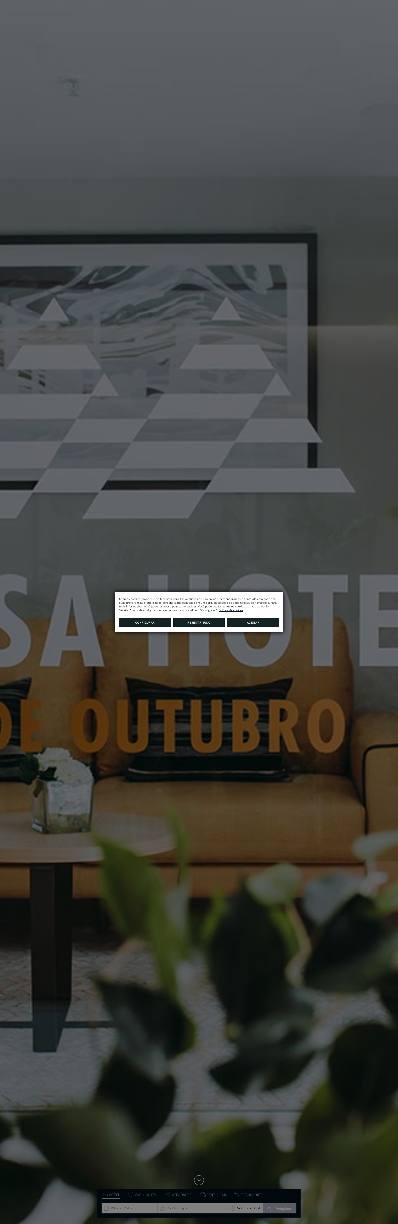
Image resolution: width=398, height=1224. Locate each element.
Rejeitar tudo (198, 622)
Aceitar (253, 622)
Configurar (145, 622)
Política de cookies (231, 610)
